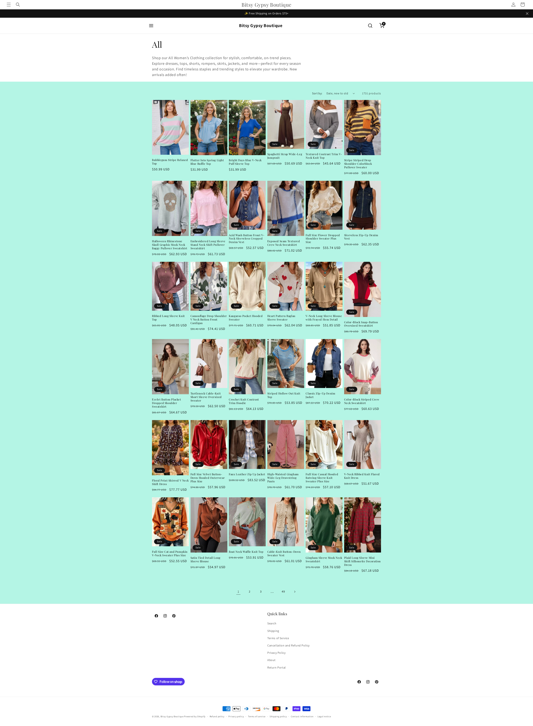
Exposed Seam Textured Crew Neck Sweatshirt (283, 243)
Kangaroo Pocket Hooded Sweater (246, 317)
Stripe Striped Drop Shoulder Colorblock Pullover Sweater (358, 163)
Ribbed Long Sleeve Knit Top (168, 317)
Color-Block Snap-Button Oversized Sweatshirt (361, 324)
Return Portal (276, 667)
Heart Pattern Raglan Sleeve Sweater (281, 317)
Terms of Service (278, 638)
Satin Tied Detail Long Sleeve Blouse (205, 559)
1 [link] (238, 591)
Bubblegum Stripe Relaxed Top (170, 161)
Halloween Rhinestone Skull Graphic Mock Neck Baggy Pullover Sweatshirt (169, 245)
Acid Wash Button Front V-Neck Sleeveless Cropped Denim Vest (246, 238)
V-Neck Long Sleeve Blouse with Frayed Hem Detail (324, 317)
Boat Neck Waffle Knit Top (246, 551)
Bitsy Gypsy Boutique (260, 25)
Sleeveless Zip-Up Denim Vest (361, 236)
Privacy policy (236, 716)
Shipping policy (278, 716)
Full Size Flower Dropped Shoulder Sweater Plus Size (323, 238)
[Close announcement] (527, 13)
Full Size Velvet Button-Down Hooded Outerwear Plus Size (208, 478)
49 (283, 591)
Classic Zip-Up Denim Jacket (320, 395)
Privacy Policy (276, 653)
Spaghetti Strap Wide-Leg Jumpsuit (284, 155)
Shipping (273, 631)
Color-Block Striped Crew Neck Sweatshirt (361, 401)
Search (271, 623)
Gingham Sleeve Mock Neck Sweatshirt (324, 559)
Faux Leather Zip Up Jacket (247, 474)
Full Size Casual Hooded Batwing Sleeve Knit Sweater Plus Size (322, 478)
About (271, 660)
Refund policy (217, 716)
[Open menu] (151, 25)
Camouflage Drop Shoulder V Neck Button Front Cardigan (209, 319)
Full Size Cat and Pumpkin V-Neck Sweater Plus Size (170, 553)
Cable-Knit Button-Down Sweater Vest (284, 553)
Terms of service (256, 716)
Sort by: (317, 93)
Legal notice (324, 716)
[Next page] (294, 591)
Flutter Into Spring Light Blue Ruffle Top (207, 161)
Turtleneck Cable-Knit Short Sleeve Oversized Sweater (206, 397)
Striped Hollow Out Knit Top (283, 395)
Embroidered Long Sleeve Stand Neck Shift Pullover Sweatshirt (208, 245)
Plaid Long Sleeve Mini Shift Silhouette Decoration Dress (362, 561)
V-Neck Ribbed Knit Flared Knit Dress (362, 476)
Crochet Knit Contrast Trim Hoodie (244, 401)
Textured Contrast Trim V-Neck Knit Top (324, 155)
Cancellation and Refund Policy (288, 645)
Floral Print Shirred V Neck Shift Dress (170, 482)
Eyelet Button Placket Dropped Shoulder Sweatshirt (166, 403)
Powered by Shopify (194, 716)
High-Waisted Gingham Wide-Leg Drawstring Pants (283, 478)
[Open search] (370, 25)
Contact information (302, 716)
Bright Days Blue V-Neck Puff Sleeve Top (245, 161)
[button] (8, 4)
